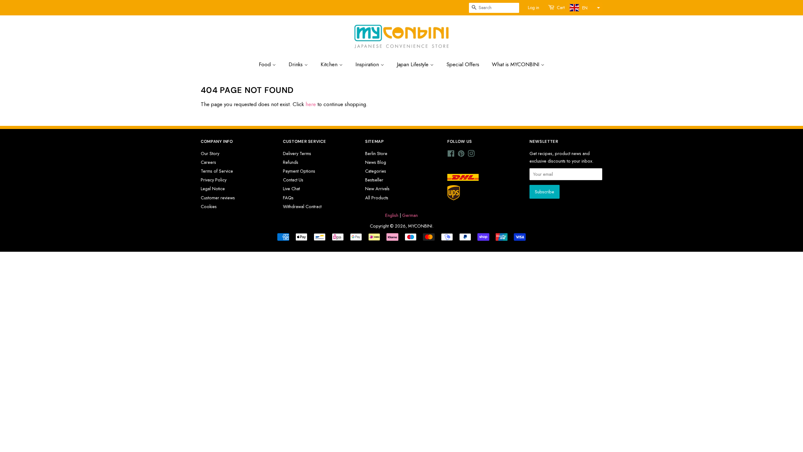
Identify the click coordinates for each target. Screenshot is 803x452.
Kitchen (330, 64)
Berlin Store (376, 153)
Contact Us (293, 180)
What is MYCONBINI (516, 64)
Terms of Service (217, 171)
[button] (584, 8)
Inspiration (367, 64)
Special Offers (462, 64)
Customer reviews (218, 198)
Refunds (290, 162)
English (391, 215)
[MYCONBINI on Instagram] (471, 155)
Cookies (209, 206)
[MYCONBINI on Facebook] (451, 155)
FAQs (288, 198)
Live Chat (291, 189)
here (311, 104)
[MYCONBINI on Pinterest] (461, 155)
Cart (561, 7)
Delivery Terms (297, 153)
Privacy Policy (213, 180)
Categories (375, 171)
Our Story (210, 153)
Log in (533, 7)
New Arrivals (377, 189)
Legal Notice (213, 189)
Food (265, 64)
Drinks (296, 64)
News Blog (375, 162)
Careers (208, 162)
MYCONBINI (420, 226)
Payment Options (299, 171)
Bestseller (374, 180)
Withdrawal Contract (302, 206)
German (410, 215)
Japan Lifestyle (413, 64)
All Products (376, 198)
